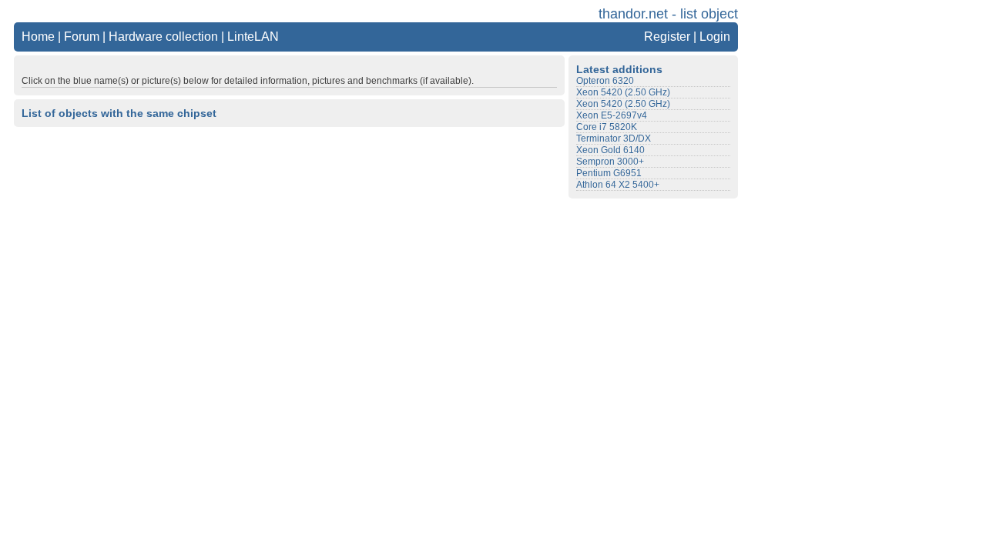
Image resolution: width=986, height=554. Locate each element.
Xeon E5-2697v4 (611, 115)
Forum (81, 36)
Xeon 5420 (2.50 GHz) (623, 92)
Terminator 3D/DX (613, 138)
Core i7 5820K (606, 127)
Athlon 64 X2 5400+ (617, 184)
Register (667, 36)
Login (714, 36)
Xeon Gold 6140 (610, 150)
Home (38, 36)
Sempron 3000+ (610, 161)
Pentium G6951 (609, 173)
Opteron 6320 (605, 80)
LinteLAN (253, 36)
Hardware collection (163, 36)
